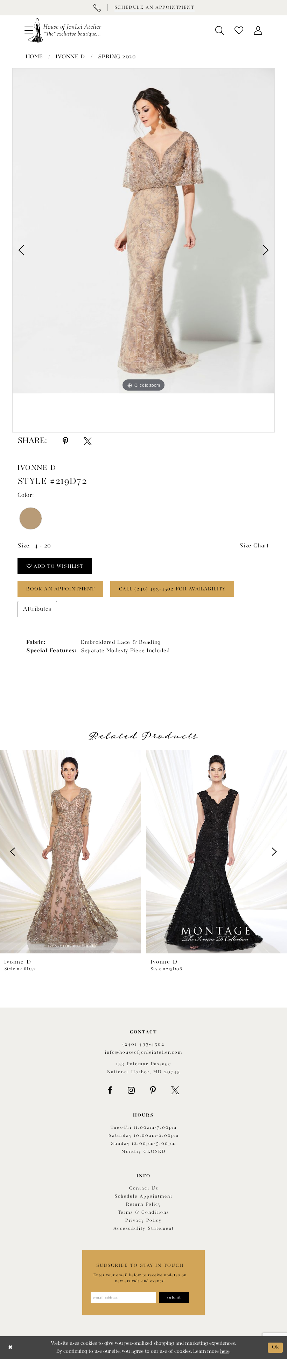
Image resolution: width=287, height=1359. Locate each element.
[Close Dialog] (10, 1348)
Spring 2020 (117, 57)
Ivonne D (70, 57)
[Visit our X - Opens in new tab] (175, 1090)
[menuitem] (219, 30)
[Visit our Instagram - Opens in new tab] (131, 1090)
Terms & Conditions (143, 1212)
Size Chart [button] (254, 546)
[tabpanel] (143, 231)
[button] (219, 30)
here (224, 1351)
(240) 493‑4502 (143, 1044)
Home (34, 57)
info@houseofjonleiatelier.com (143, 1052)
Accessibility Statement (143, 1228)
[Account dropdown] (258, 30)
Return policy (143, 1204)
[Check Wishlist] (238, 30)
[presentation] (70, 851)
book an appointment (60, 589)
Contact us (143, 1188)
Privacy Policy (143, 1220)
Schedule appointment (143, 1196)
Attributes (37, 609)
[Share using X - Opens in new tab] (88, 441)
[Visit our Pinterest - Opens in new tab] (153, 1090)
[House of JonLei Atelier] (65, 30)
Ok (275, 1347)
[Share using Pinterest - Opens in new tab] (65, 441)
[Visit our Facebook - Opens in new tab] (110, 1090)
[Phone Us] (96, 7)
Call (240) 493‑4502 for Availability (172, 589)
